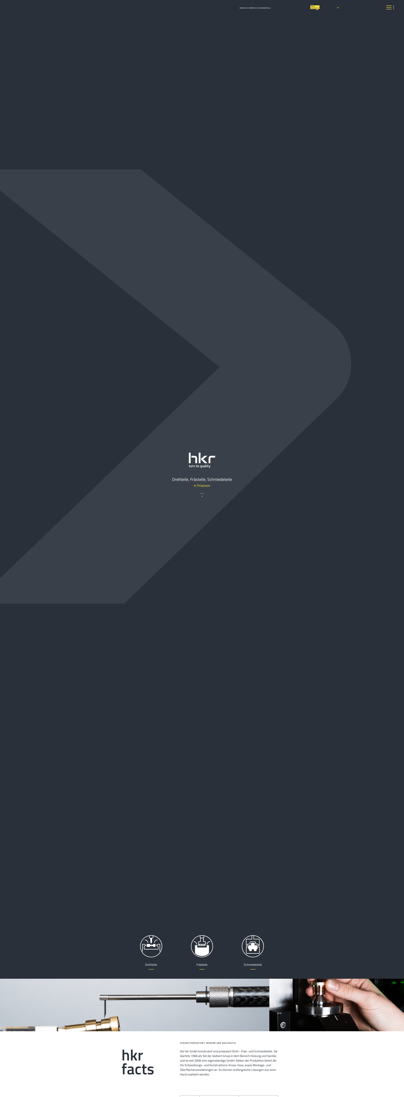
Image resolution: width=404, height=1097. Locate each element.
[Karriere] (315, 8)
